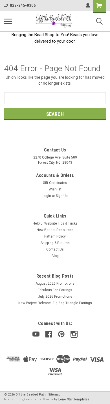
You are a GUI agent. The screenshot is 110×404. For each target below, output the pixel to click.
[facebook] (48, 334)
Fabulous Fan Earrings (55, 290)
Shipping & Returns (55, 243)
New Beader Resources (55, 230)
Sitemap (54, 394)
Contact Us (55, 249)
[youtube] (35, 334)
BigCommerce (30, 399)
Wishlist (55, 189)
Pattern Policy (55, 236)
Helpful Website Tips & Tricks (55, 223)
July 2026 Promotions (55, 296)
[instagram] (74, 334)
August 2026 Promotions (55, 284)
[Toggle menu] (8, 21)
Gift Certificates (55, 183)
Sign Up (61, 196)
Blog (55, 256)
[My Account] (87, 5)
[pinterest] (61, 334)
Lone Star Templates (73, 399)
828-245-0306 (23, 5)
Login (47, 196)
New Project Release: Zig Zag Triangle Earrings (55, 303)
